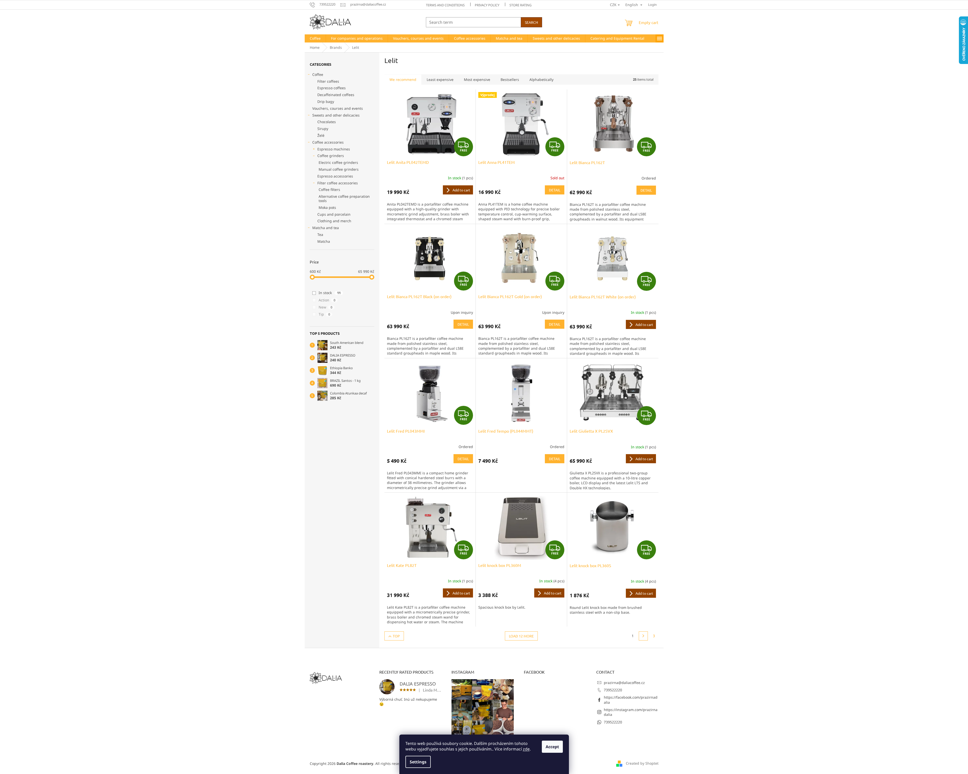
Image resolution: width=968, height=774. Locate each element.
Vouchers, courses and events (337, 108)
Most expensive (477, 79)
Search (531, 22)
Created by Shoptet (642, 763)
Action (327, 300)
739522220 (613, 690)
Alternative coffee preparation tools (344, 198)
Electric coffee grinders (338, 162)
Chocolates (326, 121)
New (325, 307)
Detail (554, 190)
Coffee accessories (328, 142)
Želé (320, 135)
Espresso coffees (331, 87)
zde (526, 749)
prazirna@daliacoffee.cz (624, 682)
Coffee (317, 74)
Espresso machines (333, 149)
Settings (418, 762)
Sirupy (322, 128)
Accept (552, 746)
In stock (330, 292)
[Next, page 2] (643, 635)
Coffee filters (329, 189)
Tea (320, 234)
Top (396, 636)
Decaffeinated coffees (335, 94)
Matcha (323, 241)
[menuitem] (315, 38)
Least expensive (440, 79)
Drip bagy (325, 101)
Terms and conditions (445, 5)
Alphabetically (541, 79)
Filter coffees (328, 81)
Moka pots (327, 207)
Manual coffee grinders (339, 169)
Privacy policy (487, 5)
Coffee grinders (330, 155)
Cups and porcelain (334, 214)
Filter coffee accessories (337, 183)
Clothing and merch (334, 220)
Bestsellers (510, 79)
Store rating (520, 5)
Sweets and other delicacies (336, 115)
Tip (324, 314)
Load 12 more (521, 636)
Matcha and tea (325, 227)
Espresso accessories (335, 176)
